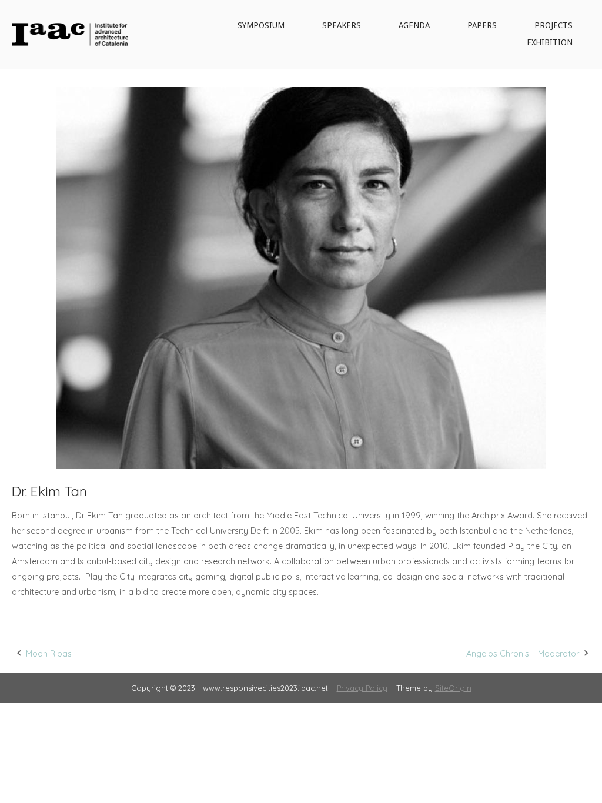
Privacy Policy (362, 687)
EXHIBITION (550, 42)
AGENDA (414, 25)
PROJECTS (553, 25)
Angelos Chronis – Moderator (522, 653)
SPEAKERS (341, 25)
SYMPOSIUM (261, 25)
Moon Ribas (49, 653)
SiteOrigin (453, 687)
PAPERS (482, 25)
